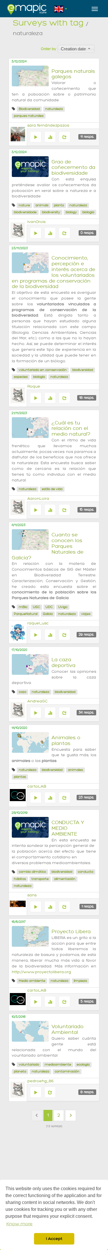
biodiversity (51, 212)
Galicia (48, 614)
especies (21, 377)
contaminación (67, 1071)
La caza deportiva (63, 662)
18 (86, 398)
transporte (40, 879)
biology (71, 212)
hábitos (20, 879)
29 (86, 634)
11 (87, 137)
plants (59, 205)
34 (86, 712)
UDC (49, 607)
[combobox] (76, 48)
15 (86, 510)
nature (24, 205)
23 (86, 797)
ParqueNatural (25, 614)
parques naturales (28, 116)
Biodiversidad (29, 109)
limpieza (80, 981)
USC (36, 607)
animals (41, 205)
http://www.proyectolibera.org (41, 972)
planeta (20, 1071)
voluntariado (29, 1064)
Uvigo (62, 607)
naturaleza (54, 109)
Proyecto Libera (71, 931)
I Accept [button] (54, 1238)
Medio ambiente (32, 981)
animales (75, 770)
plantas (20, 777)
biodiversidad (82, 370)
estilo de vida (52, 489)
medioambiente (58, 1064)
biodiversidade (25, 212)
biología (88, 212)
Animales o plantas (66, 740)
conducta (85, 872)
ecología (83, 1064)
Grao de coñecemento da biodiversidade (73, 167)
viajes (85, 614)
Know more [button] (19, 1224)
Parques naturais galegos (73, 74)
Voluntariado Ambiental (68, 1029)
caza (22, 692)
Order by (48, 49)
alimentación (64, 879)
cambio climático (32, 872)
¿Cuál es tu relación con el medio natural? (71, 428)
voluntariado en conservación (43, 370)
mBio (23, 607)
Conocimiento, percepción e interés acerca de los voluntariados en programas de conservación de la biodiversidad (53, 272)
